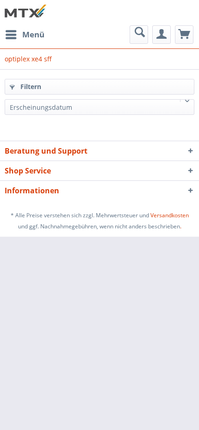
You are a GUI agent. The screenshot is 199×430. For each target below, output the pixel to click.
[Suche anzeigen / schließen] (139, 34)
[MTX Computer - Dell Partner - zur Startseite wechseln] (25, 13)
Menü (33, 34)
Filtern (30, 86)
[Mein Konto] (161, 34)
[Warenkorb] (184, 34)
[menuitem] (24, 34)
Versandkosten (169, 215)
